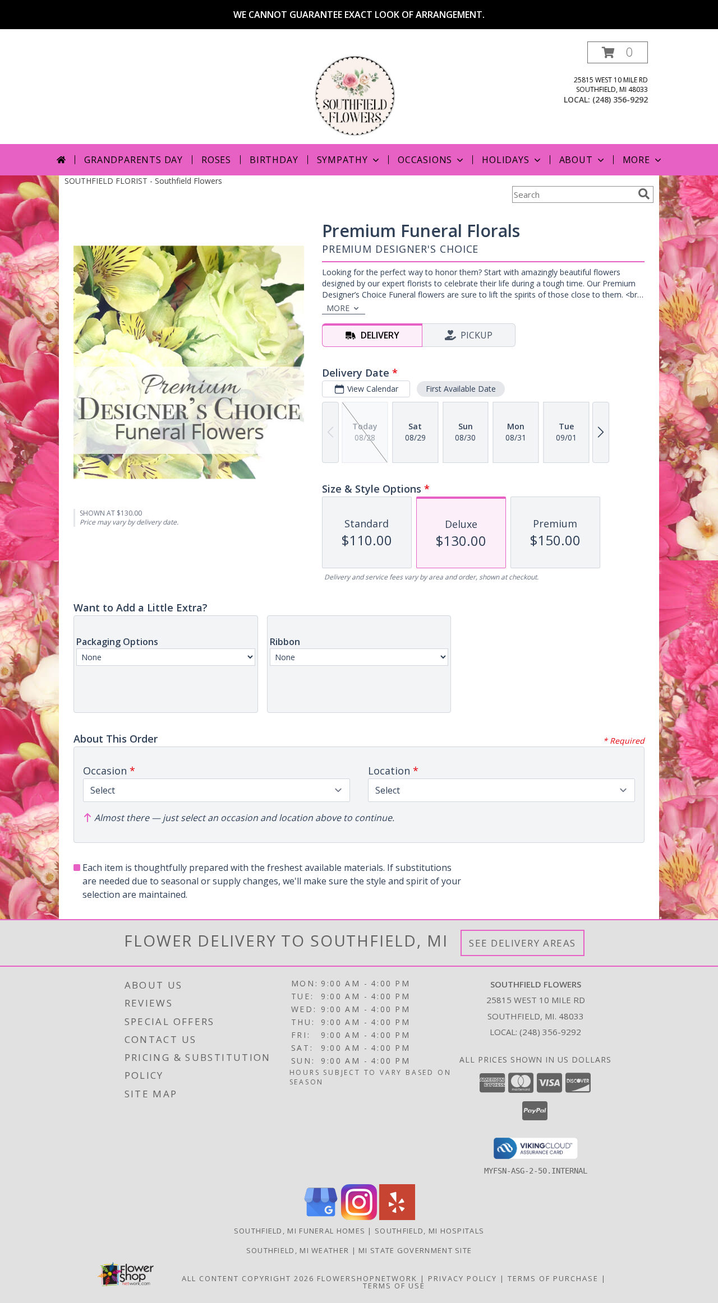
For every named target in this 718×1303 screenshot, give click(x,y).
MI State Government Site (415, 1250)
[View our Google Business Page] (321, 1217)
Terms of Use (394, 1286)
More (636, 160)
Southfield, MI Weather (297, 1250)
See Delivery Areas (522, 942)
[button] (617, 52)
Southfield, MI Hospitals (429, 1231)
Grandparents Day (133, 160)
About (576, 160)
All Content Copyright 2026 (248, 1278)
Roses (216, 160)
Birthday (274, 160)
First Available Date (461, 388)
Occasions (425, 160)
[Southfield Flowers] (359, 92)
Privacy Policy (462, 1278)
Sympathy (342, 160)
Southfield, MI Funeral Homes (299, 1231)
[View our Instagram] (359, 1217)
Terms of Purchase (553, 1278)
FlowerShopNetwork (367, 1278)
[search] (644, 194)
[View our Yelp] (397, 1217)
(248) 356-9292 (620, 99)
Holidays (505, 160)
